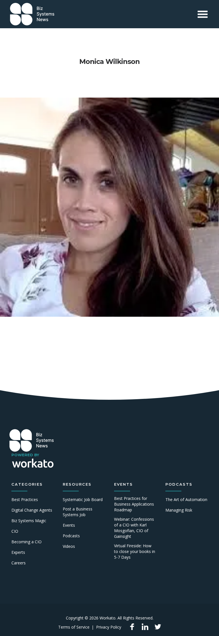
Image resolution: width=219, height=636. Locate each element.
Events (69, 525)
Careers (18, 563)
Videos (69, 546)
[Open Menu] (203, 14)
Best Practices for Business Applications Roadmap (134, 504)
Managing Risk (178, 510)
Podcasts (71, 535)
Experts (18, 552)
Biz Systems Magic (28, 520)
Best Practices (24, 499)
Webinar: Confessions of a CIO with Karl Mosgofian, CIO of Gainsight (134, 527)
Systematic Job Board (83, 499)
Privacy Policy (108, 627)
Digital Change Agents (31, 510)
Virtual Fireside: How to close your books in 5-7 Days (134, 551)
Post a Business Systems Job (77, 511)
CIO (14, 531)
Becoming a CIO (26, 541)
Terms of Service (74, 627)
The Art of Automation (186, 499)
